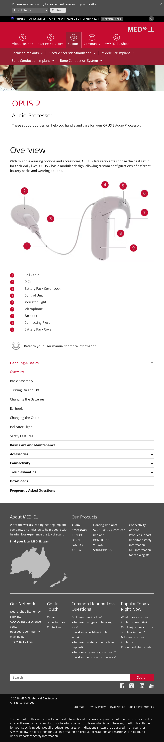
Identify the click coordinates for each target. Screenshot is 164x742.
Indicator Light (21, 427)
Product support (140, 535)
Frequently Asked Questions (32, 490)
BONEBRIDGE (102, 540)
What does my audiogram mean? (94, 652)
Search (142, 677)
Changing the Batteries (27, 399)
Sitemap (79, 707)
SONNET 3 (78, 540)
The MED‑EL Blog (21, 641)
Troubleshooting (23, 472)
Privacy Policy (97, 707)
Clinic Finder (56, 18)
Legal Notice (117, 707)
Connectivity (20, 463)
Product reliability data (136, 647)
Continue (58, 10)
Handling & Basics (24, 363)
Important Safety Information (38, 736)
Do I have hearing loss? (87, 617)
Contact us (54, 627)
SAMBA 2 (78, 545)
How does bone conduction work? (94, 657)
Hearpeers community (25, 631)
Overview (17, 372)
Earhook (16, 408)
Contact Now (90, 18)
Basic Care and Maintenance (32, 445)
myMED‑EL (73, 18)
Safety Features (21, 436)
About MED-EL (37, 18)
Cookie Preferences (141, 707)
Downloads (19, 481)
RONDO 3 (78, 535)
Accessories (19, 454)
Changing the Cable (24, 417)
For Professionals (111, 18)
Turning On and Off (24, 390)
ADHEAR (77, 550)
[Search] (151, 18)
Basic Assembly (21, 381)
